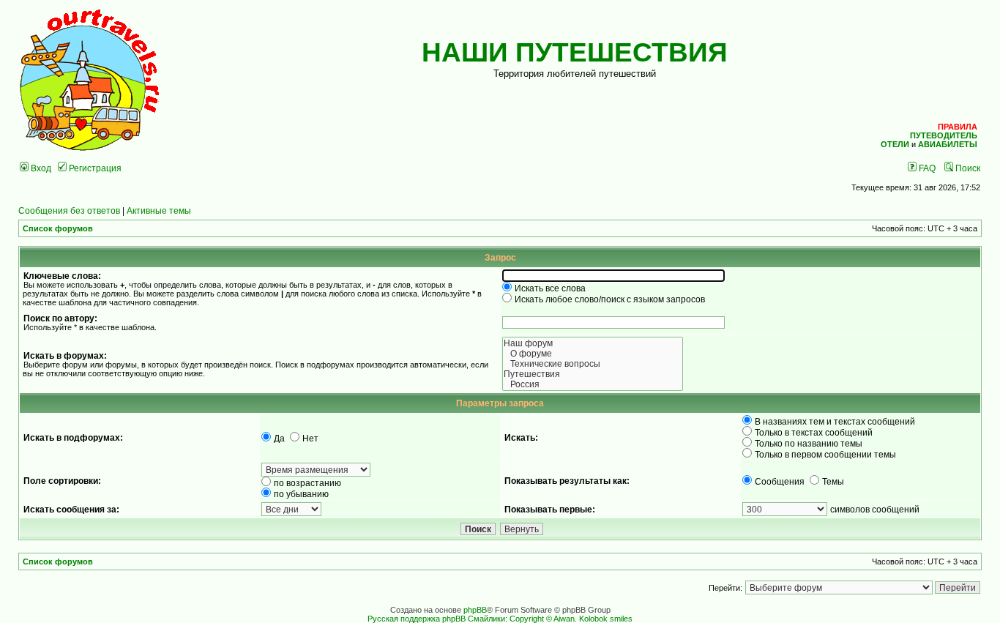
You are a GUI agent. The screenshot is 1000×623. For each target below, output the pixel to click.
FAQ (926, 168)
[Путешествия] (593, 374)
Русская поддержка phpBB (416, 618)
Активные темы (159, 210)
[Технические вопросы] (593, 364)
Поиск (966, 168)
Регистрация (94, 168)
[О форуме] (593, 353)
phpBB (475, 609)
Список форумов (58, 228)
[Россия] (593, 384)
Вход (40, 168)
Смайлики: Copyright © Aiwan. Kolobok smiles (550, 618)
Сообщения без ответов (69, 210)
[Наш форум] (593, 343)
